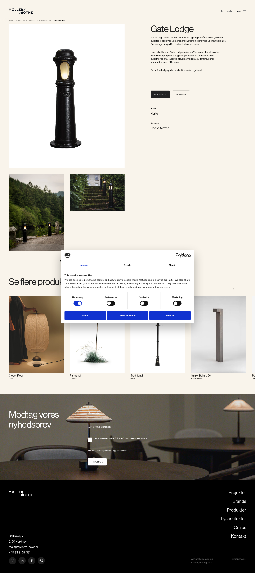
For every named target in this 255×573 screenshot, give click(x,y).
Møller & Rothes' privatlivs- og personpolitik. (108, 450)
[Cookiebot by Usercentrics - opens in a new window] (178, 255)
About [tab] (172, 265)
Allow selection (128, 315)
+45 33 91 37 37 (19, 552)
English (230, 11)
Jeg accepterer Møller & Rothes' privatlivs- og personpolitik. (121, 440)
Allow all (169, 315)
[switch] (111, 303)
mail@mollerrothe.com (23, 547)
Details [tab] (127, 265)
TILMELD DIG (97, 462)
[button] (243, 288)
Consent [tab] (83, 265)
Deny (85, 315)
